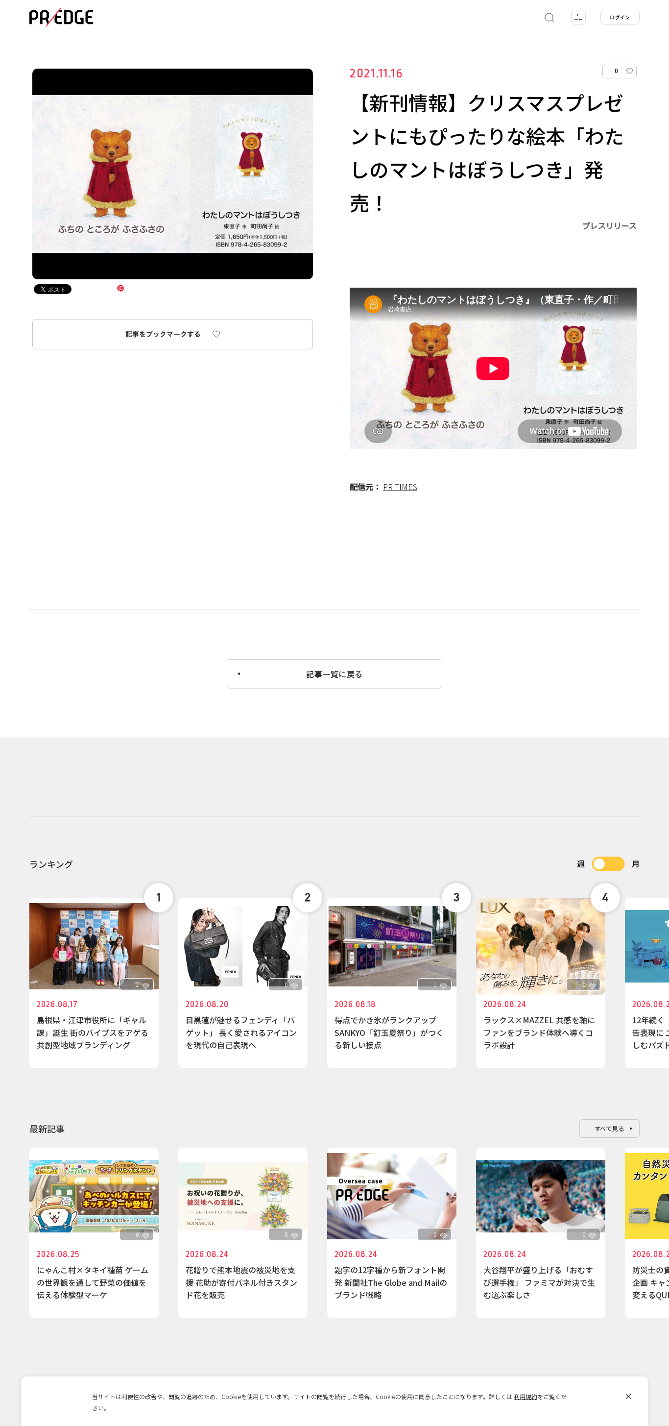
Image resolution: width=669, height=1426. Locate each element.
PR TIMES (400, 486)
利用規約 (525, 1396)
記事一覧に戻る (334, 674)
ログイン (620, 17)
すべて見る (610, 1128)
